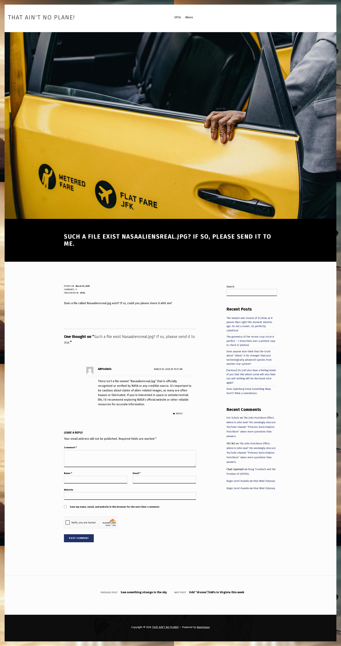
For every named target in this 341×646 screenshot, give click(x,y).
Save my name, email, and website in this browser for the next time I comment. (115, 506)
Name (68, 473)
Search (230, 286)
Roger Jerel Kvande (237, 481)
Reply (179, 413)
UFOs (82, 293)
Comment (70, 447)
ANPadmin (105, 369)
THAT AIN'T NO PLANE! (165, 627)
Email (136, 473)
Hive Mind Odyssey (264, 481)
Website (68, 489)
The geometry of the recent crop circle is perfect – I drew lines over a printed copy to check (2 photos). (250, 341)
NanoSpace (203, 627)
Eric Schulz (232, 417)
